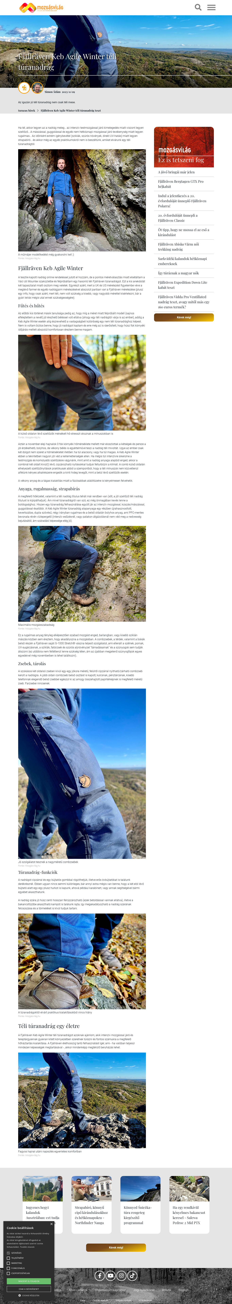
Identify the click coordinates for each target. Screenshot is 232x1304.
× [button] (51, 1224)
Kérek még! (184, 317)
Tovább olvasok (27, 1247)
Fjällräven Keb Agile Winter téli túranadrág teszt (71, 110)
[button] (29, 1295)
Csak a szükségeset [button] (29, 1289)
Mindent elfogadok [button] (29, 1281)
